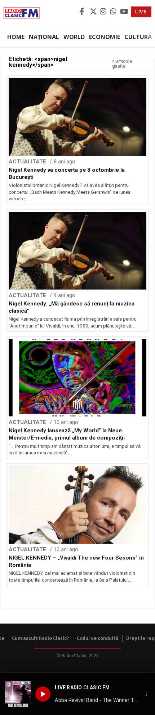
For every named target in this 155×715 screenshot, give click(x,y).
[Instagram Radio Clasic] (104, 12)
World (74, 37)
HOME (16, 37)
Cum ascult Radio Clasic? (40, 638)
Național (44, 37)
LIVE (141, 11)
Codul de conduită (98, 638)
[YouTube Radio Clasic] (124, 12)
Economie (104, 37)
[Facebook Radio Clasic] (84, 12)
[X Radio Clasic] (94, 12)
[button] (18, 694)
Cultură (138, 37)
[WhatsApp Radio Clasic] (114, 12)
